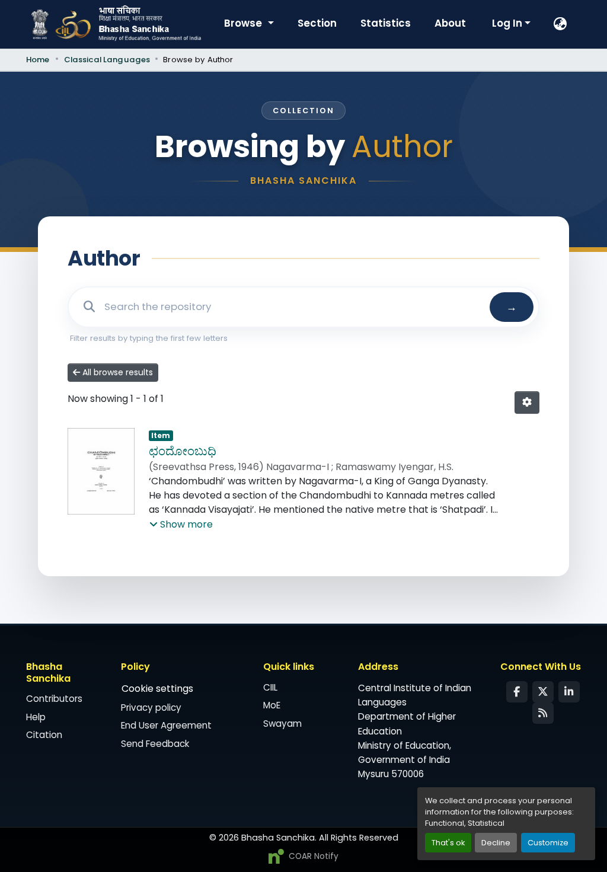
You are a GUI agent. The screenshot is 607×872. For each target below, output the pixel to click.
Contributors (54, 698)
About (450, 23)
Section (317, 23)
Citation (44, 735)
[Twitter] (543, 691)
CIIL (270, 687)
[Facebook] (517, 691)
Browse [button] (244, 23)
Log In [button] (508, 23)
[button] (561, 24)
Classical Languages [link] (107, 59)
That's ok (448, 843)
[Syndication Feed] (543, 713)
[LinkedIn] (569, 691)
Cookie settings (157, 688)
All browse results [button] (116, 372)
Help (36, 717)
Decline (495, 843)
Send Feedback (155, 743)
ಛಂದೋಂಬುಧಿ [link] (182, 451)
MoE (271, 705)
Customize (548, 843)
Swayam (282, 723)
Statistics (385, 23)
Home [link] (38, 59)
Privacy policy (151, 707)
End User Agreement (166, 725)
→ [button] (511, 307)
